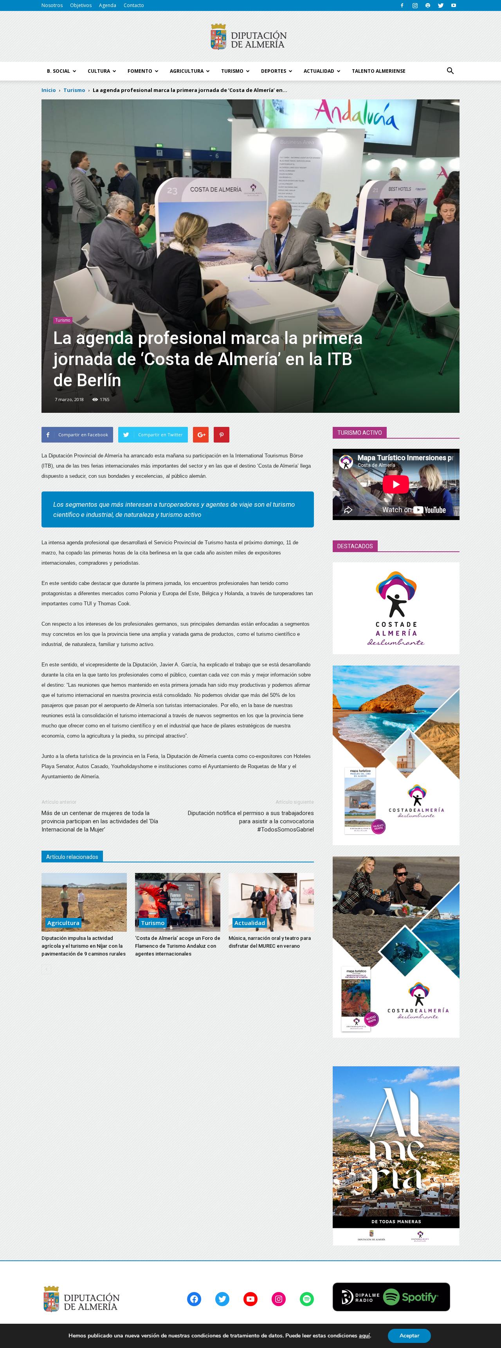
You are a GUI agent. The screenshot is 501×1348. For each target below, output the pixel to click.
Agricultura (63, 923)
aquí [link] (364, 1335)
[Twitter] (441, 5)
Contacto (134, 5)
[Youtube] (454, 5)
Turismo (63, 320)
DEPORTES (273, 71)
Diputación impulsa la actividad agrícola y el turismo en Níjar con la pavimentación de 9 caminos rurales (83, 946)
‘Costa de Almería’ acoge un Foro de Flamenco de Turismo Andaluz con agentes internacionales (177, 946)
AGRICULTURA (187, 71)
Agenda (107, 5)
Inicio (48, 90)
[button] (450, 71)
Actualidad (249, 923)
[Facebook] (402, 5)
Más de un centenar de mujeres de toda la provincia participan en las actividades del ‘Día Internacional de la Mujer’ (99, 821)
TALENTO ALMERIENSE (378, 71)
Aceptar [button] (409, 1335)
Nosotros (52, 5)
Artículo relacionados (72, 857)
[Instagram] (415, 5)
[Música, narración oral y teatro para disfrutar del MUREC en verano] (271, 902)
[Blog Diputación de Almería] (250, 36)
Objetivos (81, 5)
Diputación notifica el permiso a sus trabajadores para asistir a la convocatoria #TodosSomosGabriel (251, 821)
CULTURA (99, 71)
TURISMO (232, 71)
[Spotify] (428, 5)
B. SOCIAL (58, 71)
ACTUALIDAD (319, 71)
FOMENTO (140, 71)
